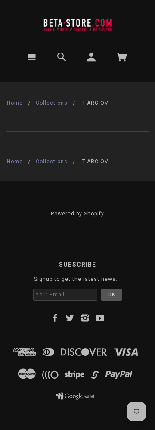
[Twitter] (69, 318)
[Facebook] (54, 318)
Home (15, 103)
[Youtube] (100, 318)
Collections (52, 103)
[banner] (77, 22)
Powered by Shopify (77, 214)
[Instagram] (85, 318)
